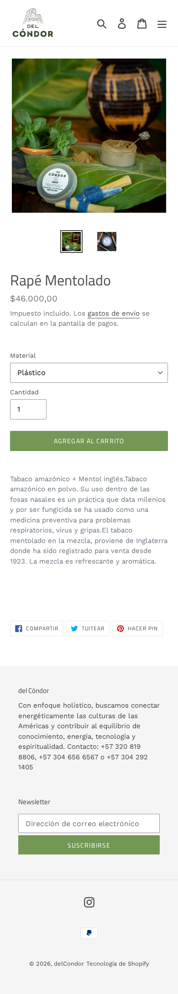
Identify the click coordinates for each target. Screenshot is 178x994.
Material (23, 355)
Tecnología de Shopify (117, 963)
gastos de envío (114, 313)
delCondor (69, 963)
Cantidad (24, 392)
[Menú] (162, 23)
